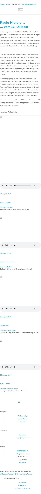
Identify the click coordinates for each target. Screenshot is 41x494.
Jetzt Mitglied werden (29, 4)
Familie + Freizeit (6, 262)
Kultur (2, 202)
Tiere (14, 262)
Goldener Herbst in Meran (9, 389)
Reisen (7, 384)
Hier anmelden (5, 4)
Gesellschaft (4, 325)
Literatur (8, 202)
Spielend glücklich (6, 267)
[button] (20, 14)
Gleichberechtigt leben (8, 330)
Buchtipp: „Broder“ (6, 207)
